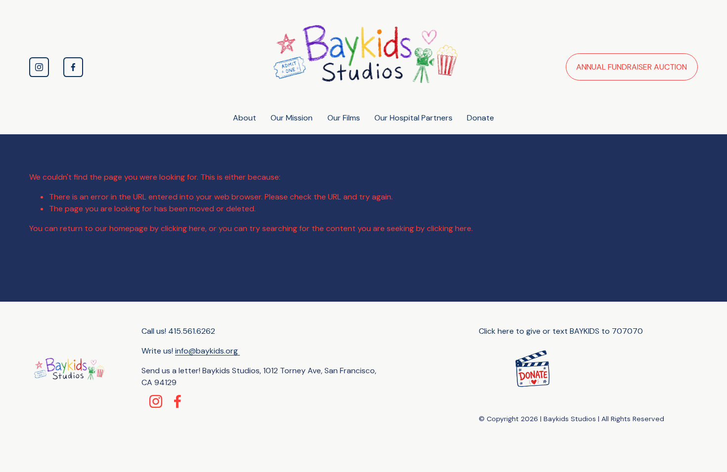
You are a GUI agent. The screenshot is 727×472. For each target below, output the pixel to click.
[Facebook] (73, 67)
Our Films (343, 118)
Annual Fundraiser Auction (631, 67)
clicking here (183, 228)
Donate (480, 118)
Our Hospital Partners (413, 118)
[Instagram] (39, 67)
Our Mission (292, 118)
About (244, 118)
